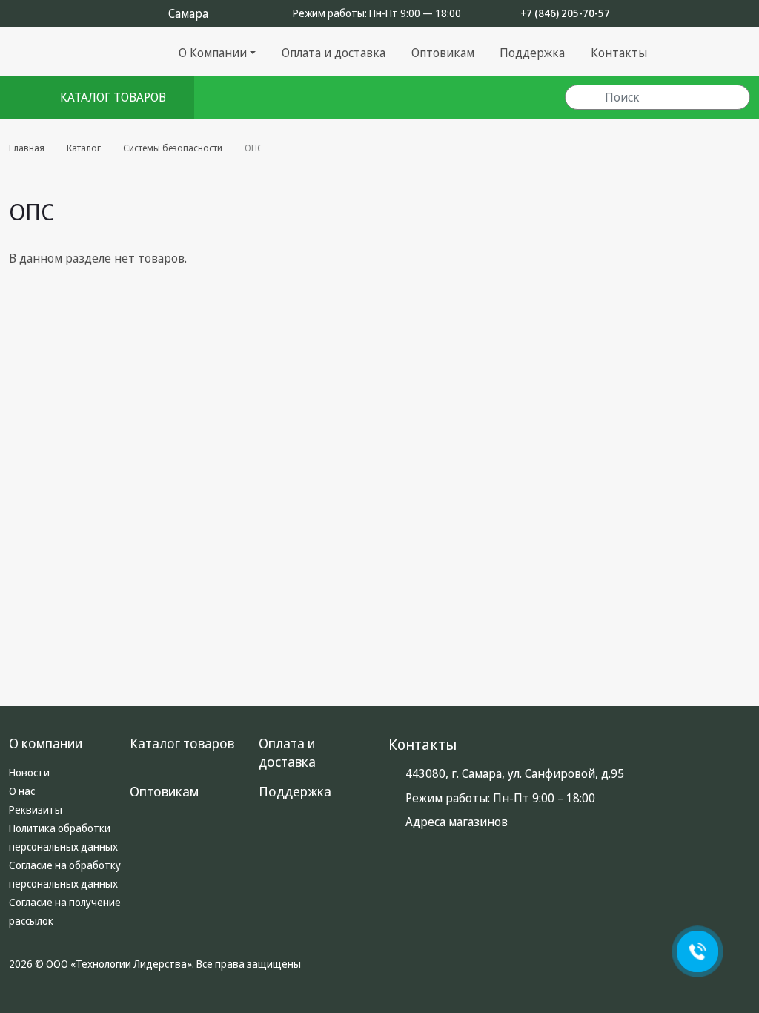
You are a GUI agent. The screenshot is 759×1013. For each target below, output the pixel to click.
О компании (45, 743)
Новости (29, 772)
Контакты (619, 52)
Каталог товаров (182, 743)
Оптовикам (442, 52)
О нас (22, 791)
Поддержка (532, 52)
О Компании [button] (213, 52)
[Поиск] (584, 97)
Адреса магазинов (456, 822)
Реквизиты (35, 809)
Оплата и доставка (333, 52)
